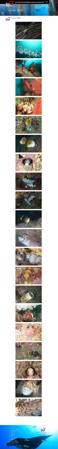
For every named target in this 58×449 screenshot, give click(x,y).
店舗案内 (12, 435)
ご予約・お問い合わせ (14, 438)
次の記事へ (46, 422)
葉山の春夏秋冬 (13, 439)
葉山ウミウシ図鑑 (14, 440)
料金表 (12, 433)
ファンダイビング (14, 432)
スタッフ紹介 (13, 434)
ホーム (12, 443)
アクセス (12, 436)
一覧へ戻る (29, 422)
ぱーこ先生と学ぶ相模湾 (15, 442)
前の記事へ (11, 422)
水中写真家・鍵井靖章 (14, 441)
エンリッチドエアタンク (15, 437)
